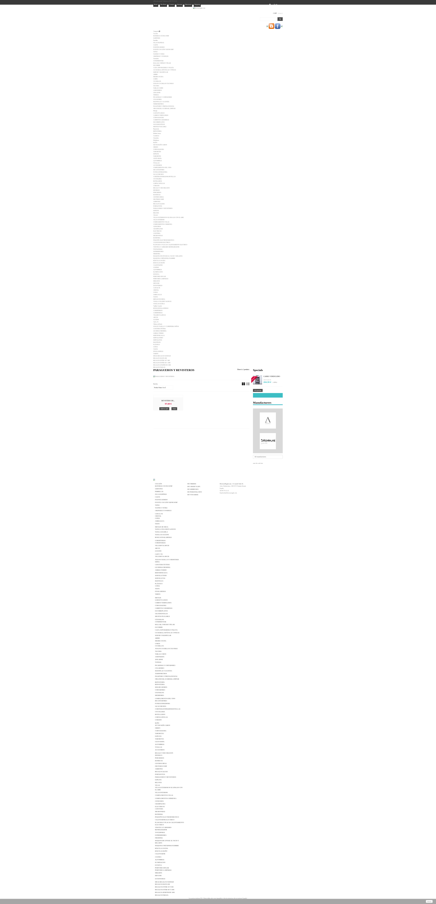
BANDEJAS (156, 195)
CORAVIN (156, 185)
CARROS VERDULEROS (160, 115)
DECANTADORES (158, 170)
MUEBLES (156, 190)
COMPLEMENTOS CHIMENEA (162, 224)
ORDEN (155, 147)
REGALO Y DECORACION (161, 188)
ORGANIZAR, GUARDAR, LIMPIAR (164, 108)
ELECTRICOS (157, 231)
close (429, 901)
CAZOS (155, 45)
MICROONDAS (158, 235)
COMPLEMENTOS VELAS (161, 222)
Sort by (155, 384)
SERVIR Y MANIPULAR (160, 72)
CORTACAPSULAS (159, 183)
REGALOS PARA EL (159, 367)
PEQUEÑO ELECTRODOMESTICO (163, 240)
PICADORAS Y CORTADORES (162, 97)
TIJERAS (156, 95)
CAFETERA (156, 233)
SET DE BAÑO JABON (160, 145)
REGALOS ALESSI (159, 204)
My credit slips (193, 486)
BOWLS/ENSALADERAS (160, 308)
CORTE (155, 79)
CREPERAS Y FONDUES (160, 56)
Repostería (156, 129)
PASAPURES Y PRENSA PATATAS (163, 106)
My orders (191, 484)
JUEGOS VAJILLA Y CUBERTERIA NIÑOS (166, 326)
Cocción (155, 33)
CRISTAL (156, 290)
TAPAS (155, 52)
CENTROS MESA (158, 197)
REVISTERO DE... (168, 401)
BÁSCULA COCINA (159, 260)
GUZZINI (156, 319)
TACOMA (156, 86)
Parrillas (155, 40)
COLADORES (157, 99)
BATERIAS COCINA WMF (161, 36)
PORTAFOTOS (157, 206)
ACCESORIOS (157, 165)
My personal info (194, 492)
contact (171, 4)
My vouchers (192, 495)
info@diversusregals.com (230, 493)
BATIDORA (156, 238)
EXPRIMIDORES (158, 251)
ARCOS (155, 317)
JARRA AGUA (157, 294)
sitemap (179, 4)
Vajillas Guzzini (157, 306)
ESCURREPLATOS (159, 122)
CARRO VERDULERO (271, 376)
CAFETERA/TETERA (159, 328)
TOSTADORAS (157, 249)
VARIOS (155, 353)
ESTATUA (156, 274)
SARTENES (156, 38)
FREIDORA (156, 254)
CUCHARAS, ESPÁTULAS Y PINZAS (164, 70)
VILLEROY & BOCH (159, 315)
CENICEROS (157, 226)
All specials (257, 390)
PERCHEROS (157, 192)
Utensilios (156, 58)
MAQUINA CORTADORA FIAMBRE (164, 258)
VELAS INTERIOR (158, 220)
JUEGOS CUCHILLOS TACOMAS (163, 83)
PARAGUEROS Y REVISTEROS (162, 208)
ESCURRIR (156, 65)
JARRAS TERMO (158, 333)
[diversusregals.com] (199, 8)
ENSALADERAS (158, 351)
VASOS (155, 297)
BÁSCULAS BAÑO (159, 263)
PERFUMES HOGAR (159, 276)
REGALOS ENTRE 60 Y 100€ (161, 363)
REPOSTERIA (157, 131)
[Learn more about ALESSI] (268, 410)
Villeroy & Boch (157, 324)
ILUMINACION (158, 272)
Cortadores (156, 136)
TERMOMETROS (158, 104)
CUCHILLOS (157, 81)
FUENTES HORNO (159, 47)
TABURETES (157, 151)
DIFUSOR (156, 283)
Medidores (156, 140)
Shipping (197, 4)
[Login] (269, 4)
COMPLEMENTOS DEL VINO (162, 167)
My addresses (192, 489)
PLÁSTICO (156, 344)
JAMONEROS (157, 90)
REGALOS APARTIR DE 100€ (162, 365)
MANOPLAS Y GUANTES (161, 101)
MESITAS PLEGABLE (159, 126)
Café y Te (155, 322)
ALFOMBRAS (157, 161)
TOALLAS (156, 163)
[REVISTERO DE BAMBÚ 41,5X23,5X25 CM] (168, 396)
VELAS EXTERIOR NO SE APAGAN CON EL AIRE (168, 217)
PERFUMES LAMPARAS (160, 279)
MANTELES (157, 342)
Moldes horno (157, 133)
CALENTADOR (157, 265)
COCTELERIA (157, 179)
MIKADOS (156, 281)
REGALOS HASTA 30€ (160, 358)
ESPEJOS (156, 154)
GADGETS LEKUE (159, 113)
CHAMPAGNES (158, 229)
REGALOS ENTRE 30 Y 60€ (161, 360)
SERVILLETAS (157, 340)
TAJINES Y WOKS (158, 54)
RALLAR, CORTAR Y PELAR (162, 63)
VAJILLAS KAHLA (159, 304)
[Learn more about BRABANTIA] (268, 451)
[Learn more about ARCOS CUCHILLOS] (268, 431)
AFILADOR (156, 92)
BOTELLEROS (157, 181)
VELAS (155, 215)
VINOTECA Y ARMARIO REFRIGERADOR (166, 247)
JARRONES (156, 201)
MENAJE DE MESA (159, 299)
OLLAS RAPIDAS (158, 42)
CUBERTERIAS (157, 310)
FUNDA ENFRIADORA (160, 172)
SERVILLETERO (158, 338)
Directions (188, 4)
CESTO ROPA (157, 158)
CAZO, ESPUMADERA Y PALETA (163, 67)
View (174, 409)
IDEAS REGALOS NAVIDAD (162, 356)
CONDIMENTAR (158, 61)
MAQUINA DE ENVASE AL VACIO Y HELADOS (167, 256)
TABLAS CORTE (158, 88)
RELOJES (156, 213)
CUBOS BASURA (158, 117)
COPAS (155, 292)
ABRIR (155, 74)
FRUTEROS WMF (158, 199)
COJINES (156, 267)
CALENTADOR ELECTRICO (161, 242)
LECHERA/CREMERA (159, 331)
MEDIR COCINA (158, 77)
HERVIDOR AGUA (159, 335)
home (156, 4)
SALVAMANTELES (159, 124)
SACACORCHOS (158, 174)
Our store (163, 4)
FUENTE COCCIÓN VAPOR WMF (163, 49)
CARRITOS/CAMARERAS (161, 120)
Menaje (155, 111)
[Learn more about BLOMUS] (268, 441)
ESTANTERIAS (157, 285)
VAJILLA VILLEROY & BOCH (162, 301)
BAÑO (155, 142)
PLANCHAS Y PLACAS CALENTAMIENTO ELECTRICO (170, 244)
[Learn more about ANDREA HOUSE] (268, 420)
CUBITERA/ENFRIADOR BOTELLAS (164, 176)
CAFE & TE (156, 288)
